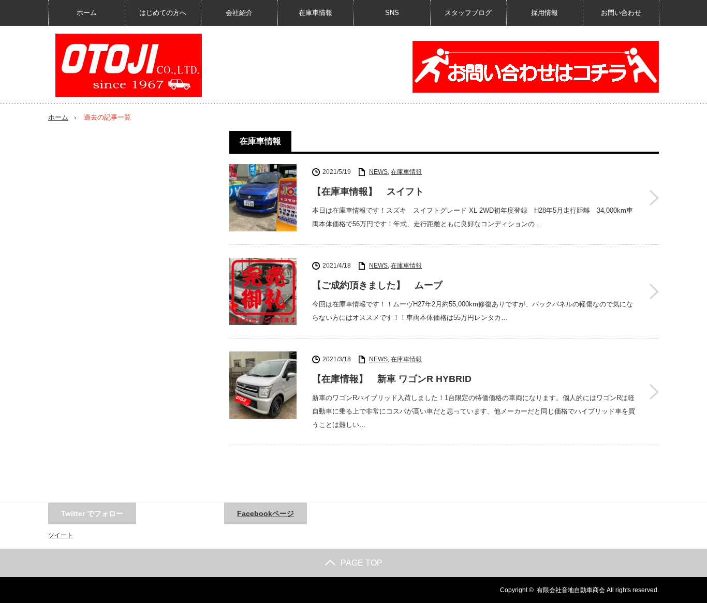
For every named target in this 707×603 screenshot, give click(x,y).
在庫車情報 (315, 13)
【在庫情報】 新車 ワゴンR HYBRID (392, 379)
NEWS (378, 171)
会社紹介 (239, 13)
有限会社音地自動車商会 (571, 590)
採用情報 (544, 13)
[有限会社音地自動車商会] (128, 65)
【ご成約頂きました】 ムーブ (377, 285)
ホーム (87, 13)
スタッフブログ (468, 13)
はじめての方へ (162, 13)
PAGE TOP (361, 562)
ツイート (60, 535)
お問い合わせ (621, 13)
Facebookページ (265, 513)
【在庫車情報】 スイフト (368, 191)
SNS (392, 13)
